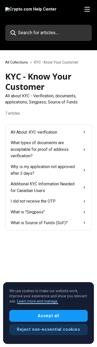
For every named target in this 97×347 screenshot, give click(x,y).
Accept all (48, 315)
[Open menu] (87, 9)
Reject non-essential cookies (48, 329)
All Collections (16, 62)
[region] (48, 313)
